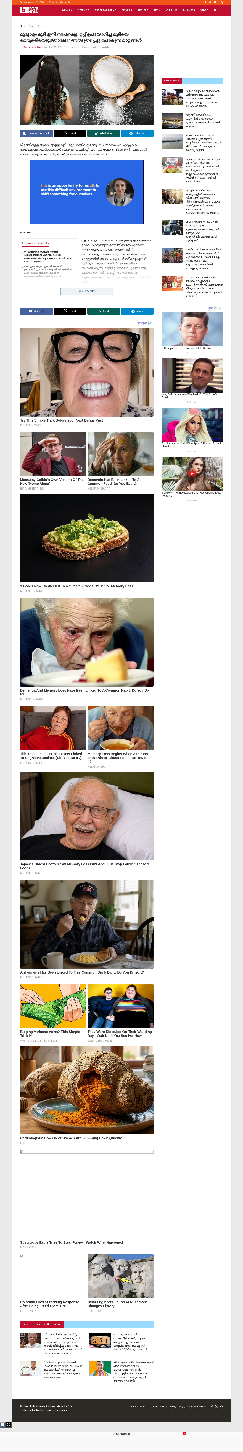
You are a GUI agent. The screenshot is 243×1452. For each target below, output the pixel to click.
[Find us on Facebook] (212, 1406)
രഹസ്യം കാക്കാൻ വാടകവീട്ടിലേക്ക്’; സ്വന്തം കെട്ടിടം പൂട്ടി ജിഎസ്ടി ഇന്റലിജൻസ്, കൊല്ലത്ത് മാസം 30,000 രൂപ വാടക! (130, 1342)
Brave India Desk (33, 47)
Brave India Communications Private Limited (48, 1406)
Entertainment (105, 10)
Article (143, 10)
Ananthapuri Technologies (54, 1410)
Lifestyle (104, 47)
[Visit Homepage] (29, 10)
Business (189, 10)
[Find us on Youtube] (221, 1406)
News (66, 10)
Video (204, 10)
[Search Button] (222, 2)
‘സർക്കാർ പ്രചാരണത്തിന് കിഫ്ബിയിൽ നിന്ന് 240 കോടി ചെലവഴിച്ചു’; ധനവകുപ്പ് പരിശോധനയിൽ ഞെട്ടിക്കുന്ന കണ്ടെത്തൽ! (63, 1370)
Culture (171, 10)
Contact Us (65, 2)
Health (94, 47)
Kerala (40, 26)
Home (23, 26)
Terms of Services (196, 1407)
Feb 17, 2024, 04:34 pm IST (63, 47)
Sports (127, 10)
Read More (86, 291)
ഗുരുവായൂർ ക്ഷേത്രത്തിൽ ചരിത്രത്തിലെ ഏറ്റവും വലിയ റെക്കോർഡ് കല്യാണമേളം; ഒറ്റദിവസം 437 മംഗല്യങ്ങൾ (48, 257)
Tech (157, 10)
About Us (53, 2)
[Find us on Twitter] (216, 1406)
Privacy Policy (176, 1407)
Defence (83, 10)
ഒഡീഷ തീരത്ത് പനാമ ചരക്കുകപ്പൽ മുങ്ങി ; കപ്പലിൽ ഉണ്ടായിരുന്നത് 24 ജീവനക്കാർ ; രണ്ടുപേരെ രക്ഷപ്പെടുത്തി (203, 143)
